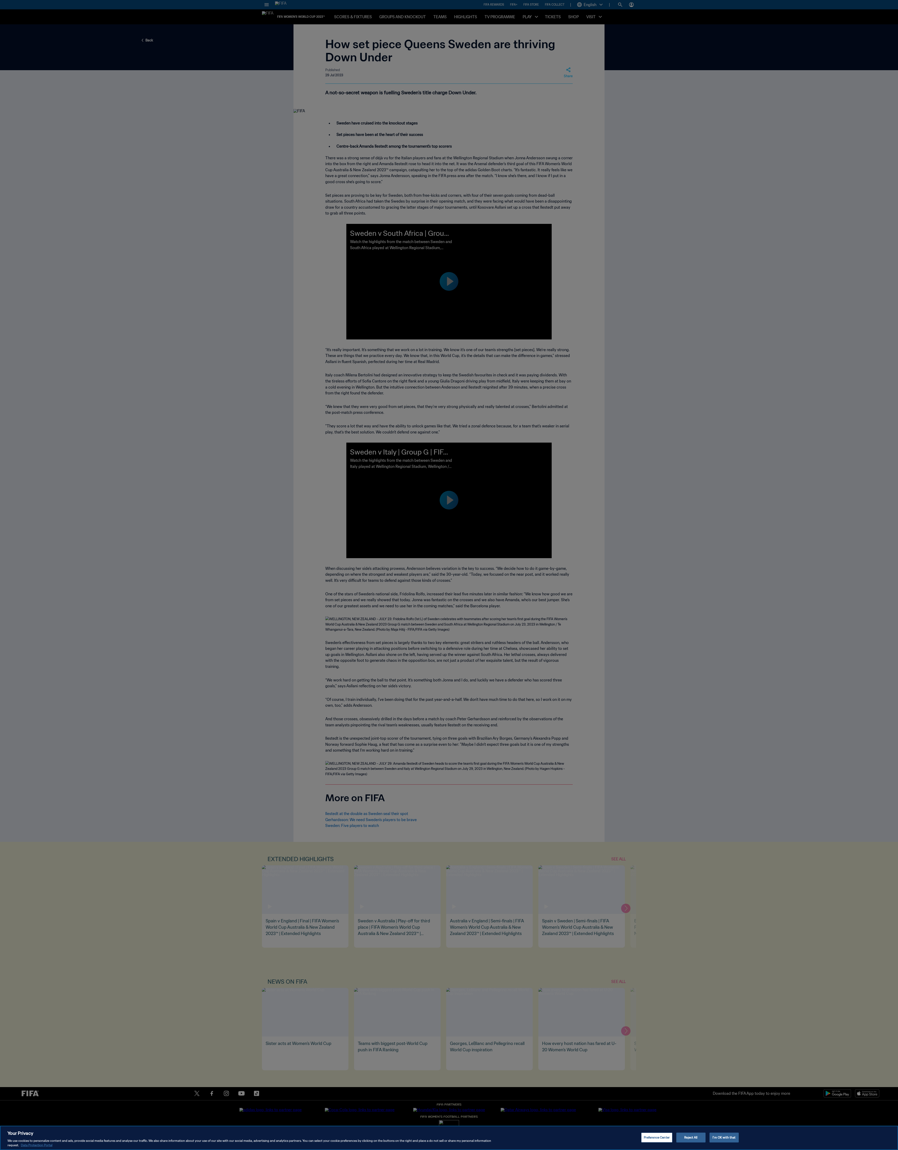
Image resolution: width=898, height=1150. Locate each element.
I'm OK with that (724, 1137)
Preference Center (657, 1137)
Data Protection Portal (36, 1145)
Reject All (690, 1137)
